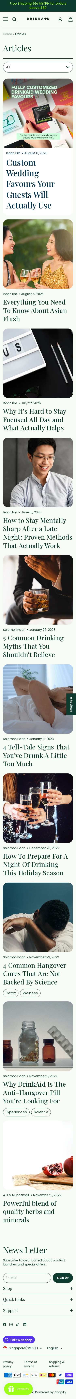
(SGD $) (23, 1348)
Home (7, 34)
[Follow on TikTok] (18, 1324)
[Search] (14, 19)
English (52, 1348)
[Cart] (70, 19)
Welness (30, 993)
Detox (11, 993)
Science (41, 1112)
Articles (20, 34)
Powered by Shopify (50, 1392)
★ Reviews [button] (71, 704)
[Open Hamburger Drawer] (5, 19)
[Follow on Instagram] (11, 1324)
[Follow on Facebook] (4, 1324)
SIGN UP (63, 1278)
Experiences (16, 1112)
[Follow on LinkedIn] (25, 1324)
